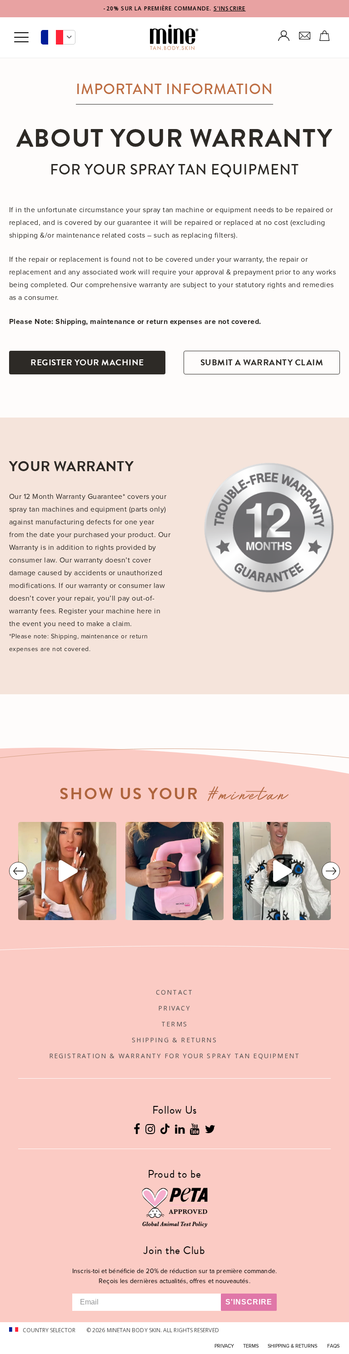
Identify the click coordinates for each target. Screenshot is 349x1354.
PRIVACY (174, 1008)
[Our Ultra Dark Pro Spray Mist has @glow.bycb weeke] (67, 871)
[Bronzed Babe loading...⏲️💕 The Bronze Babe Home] (174, 871)
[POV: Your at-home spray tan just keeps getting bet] (282, 871)
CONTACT (174, 992)
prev (18, 871)
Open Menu (21, 37)
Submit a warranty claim (261, 362)
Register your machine (87, 362)
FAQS (333, 1345)
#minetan (249, 797)
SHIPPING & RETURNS (174, 1039)
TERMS (174, 1024)
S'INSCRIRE (230, 8)
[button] (58, 37)
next (331, 871)
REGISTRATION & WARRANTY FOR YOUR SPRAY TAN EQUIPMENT (174, 1055)
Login (284, 35)
